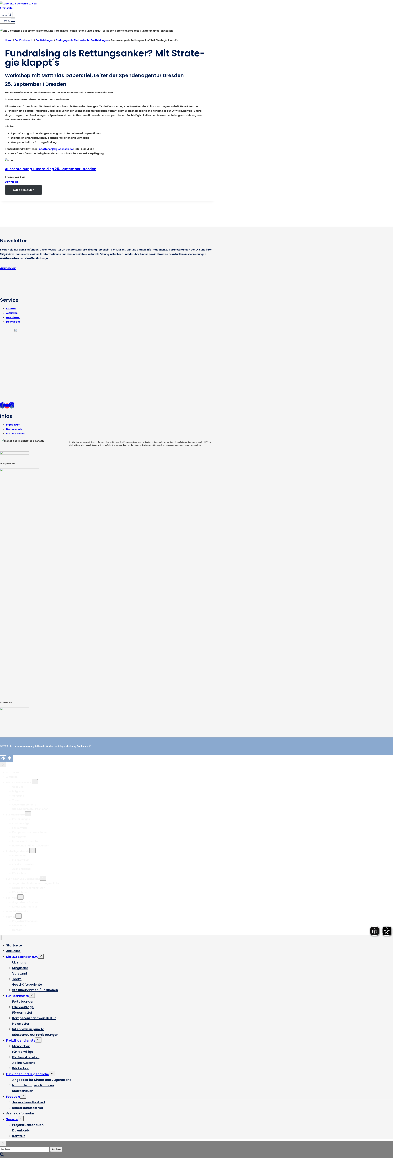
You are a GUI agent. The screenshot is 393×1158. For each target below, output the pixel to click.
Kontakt (11, 308)
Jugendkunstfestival (25, 902)
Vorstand (18, 796)
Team (15, 800)
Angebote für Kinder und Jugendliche (35, 883)
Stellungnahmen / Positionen (30, 809)
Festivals (11, 898)
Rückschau (19, 873)
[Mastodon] (18, 405)
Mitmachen (19, 855)
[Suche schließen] (3, 1143)
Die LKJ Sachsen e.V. (19, 782)
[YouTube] (7, 405)
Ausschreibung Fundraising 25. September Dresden (50, 169)
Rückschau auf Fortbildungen (30, 845)
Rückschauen (20, 892)
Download (11, 182)
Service (11, 917)
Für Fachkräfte (15, 814)
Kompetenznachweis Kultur (29, 832)
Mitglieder (18, 791)
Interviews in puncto (25, 841)
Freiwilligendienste (17, 851)
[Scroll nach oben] (3, 759)
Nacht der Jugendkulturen (28, 888)
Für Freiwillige (20, 860)
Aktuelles (12, 313)
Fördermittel (20, 828)
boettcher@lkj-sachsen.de (56, 149)
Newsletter (13, 317)
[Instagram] (11, 405)
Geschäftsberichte (24, 804)
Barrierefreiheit (15, 433)
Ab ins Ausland (21, 869)
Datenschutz (14, 429)
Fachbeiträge (20, 823)
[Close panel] (3, 764)
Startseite (12, 772)
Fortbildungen (21, 819)
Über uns (17, 787)
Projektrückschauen (24, 921)
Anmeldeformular (17, 911)
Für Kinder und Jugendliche (23, 879)
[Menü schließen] (1, 937)
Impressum (13, 424)
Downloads (13, 322)
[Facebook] (2, 405)
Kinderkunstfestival (24, 906)
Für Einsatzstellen (23, 864)
